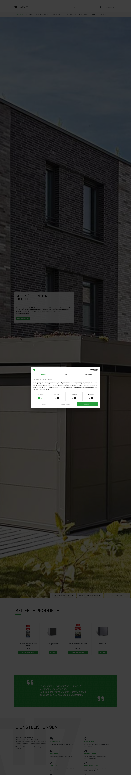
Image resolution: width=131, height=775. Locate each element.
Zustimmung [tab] (42, 374)
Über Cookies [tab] (88, 374)
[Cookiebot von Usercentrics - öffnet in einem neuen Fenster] (91, 370)
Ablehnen (43, 404)
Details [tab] (65, 374)
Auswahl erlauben (65, 404)
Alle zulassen (87, 404)
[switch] (57, 398)
